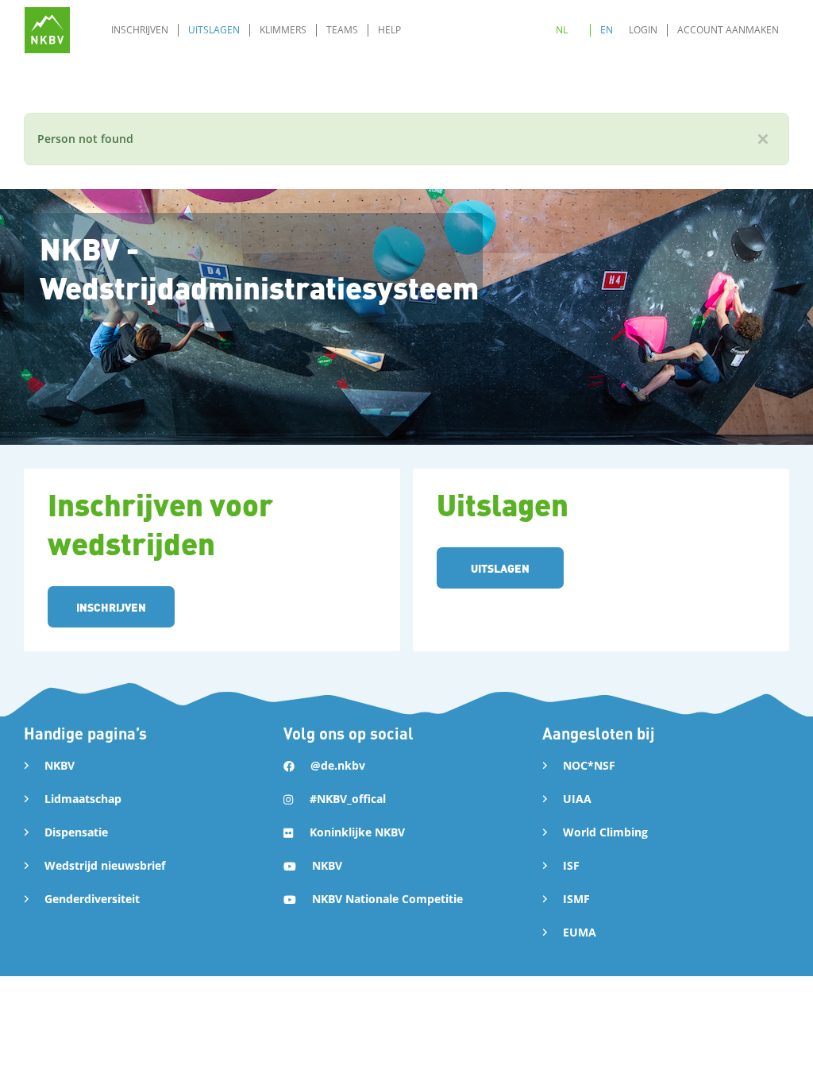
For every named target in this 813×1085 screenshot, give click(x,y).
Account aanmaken (728, 30)
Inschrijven (139, 30)
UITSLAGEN (500, 568)
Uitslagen (214, 30)
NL (562, 30)
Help (389, 30)
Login (643, 30)
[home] (47, 29)
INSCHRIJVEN (111, 607)
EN (606, 30)
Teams (342, 30)
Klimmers (283, 30)
